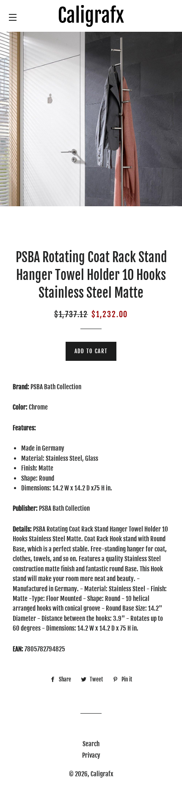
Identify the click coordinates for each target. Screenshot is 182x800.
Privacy (91, 755)
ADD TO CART (91, 351)
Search (91, 744)
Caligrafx (102, 774)
